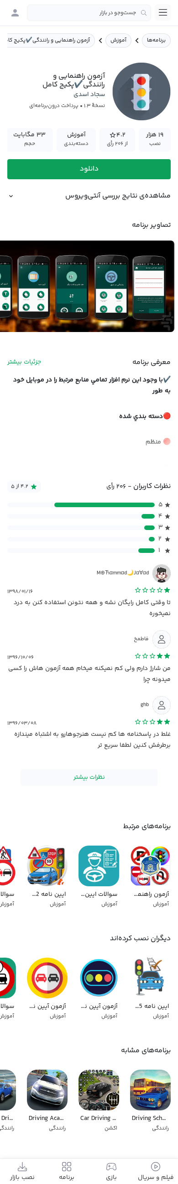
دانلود (89, 169)
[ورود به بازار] (15, 13)
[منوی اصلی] (163, 12)
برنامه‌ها (156, 40)
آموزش (118, 40)
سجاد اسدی (89, 95)
